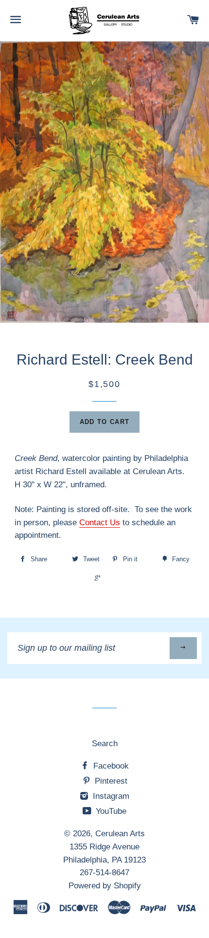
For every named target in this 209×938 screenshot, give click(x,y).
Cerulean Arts (120, 833)
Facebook (110, 766)
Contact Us (99, 522)
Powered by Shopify (105, 885)
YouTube (109, 811)
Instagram (109, 796)
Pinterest (109, 781)
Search (105, 743)
